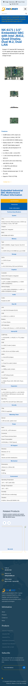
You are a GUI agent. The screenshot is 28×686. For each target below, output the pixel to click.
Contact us (4, 617)
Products (8, 17)
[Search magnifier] (26, 14)
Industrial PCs (6, 637)
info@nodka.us (9, 575)
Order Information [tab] (14, 208)
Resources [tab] (14, 204)
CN (5, 2)
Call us (7, 568)
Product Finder (21, 2)
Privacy (24, 683)
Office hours (8, 579)
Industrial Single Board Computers (10, 19)
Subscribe (24, 667)
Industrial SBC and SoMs (18, 17)
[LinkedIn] (2, 678)
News (3, 620)
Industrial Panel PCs (7, 630)
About (3, 612)
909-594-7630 (15, 4)
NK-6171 (20, 21)
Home (3, 17)
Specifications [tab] (14, 201)
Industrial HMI (5, 634)
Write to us (8, 573)
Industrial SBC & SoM (8, 647)
